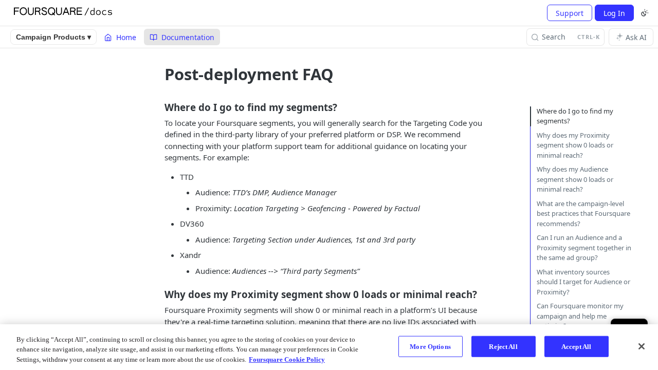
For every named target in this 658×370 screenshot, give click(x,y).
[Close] (641, 346)
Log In (614, 13)
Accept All (576, 346)
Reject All (503, 346)
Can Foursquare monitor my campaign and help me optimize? (580, 315)
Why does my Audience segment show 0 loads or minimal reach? (575, 179)
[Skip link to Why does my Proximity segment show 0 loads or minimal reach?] (157, 294)
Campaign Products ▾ (53, 37)
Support (569, 13)
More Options (430, 346)
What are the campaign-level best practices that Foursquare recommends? (583, 213)
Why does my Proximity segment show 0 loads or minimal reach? (575, 145)
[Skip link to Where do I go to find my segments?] (157, 107)
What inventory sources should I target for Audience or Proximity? (583, 282)
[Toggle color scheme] (644, 13)
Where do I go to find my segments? (575, 116)
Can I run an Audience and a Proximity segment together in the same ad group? (584, 247)
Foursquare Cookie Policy (287, 359)
